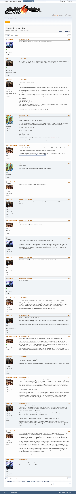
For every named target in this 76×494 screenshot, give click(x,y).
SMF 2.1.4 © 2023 (7, 492)
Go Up (6, 478)
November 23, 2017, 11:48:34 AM (25, 237)
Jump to (51, 484)
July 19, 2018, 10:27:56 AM (24, 403)
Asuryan (9, 115)
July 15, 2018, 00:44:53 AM (24, 315)
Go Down (7, 35)
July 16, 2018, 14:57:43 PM (24, 377)
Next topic (68, 31)
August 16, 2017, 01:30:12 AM (24, 181)
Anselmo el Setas (12, 145)
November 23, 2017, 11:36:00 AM (25, 220)
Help (60, 492)
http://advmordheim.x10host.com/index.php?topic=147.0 (32, 154)
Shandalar (10, 39)
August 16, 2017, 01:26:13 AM (24, 163)
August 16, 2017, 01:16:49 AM (24, 145)
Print (69, 35)
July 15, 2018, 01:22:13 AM (24, 336)
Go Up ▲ (70, 492)
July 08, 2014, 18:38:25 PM (24, 79)
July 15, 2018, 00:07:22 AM (24, 297)
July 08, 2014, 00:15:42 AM (24, 39)
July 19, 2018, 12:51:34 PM (24, 430)
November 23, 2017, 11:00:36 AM (25, 199)
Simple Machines (14, 492)
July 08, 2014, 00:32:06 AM (24, 58)
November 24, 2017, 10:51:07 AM (25, 257)
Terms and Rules (65, 492)
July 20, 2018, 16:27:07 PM (24, 459)
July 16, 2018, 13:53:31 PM (24, 356)
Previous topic (61, 31)
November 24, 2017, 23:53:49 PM (25, 278)
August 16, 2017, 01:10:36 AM (24, 115)
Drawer (9, 59)
